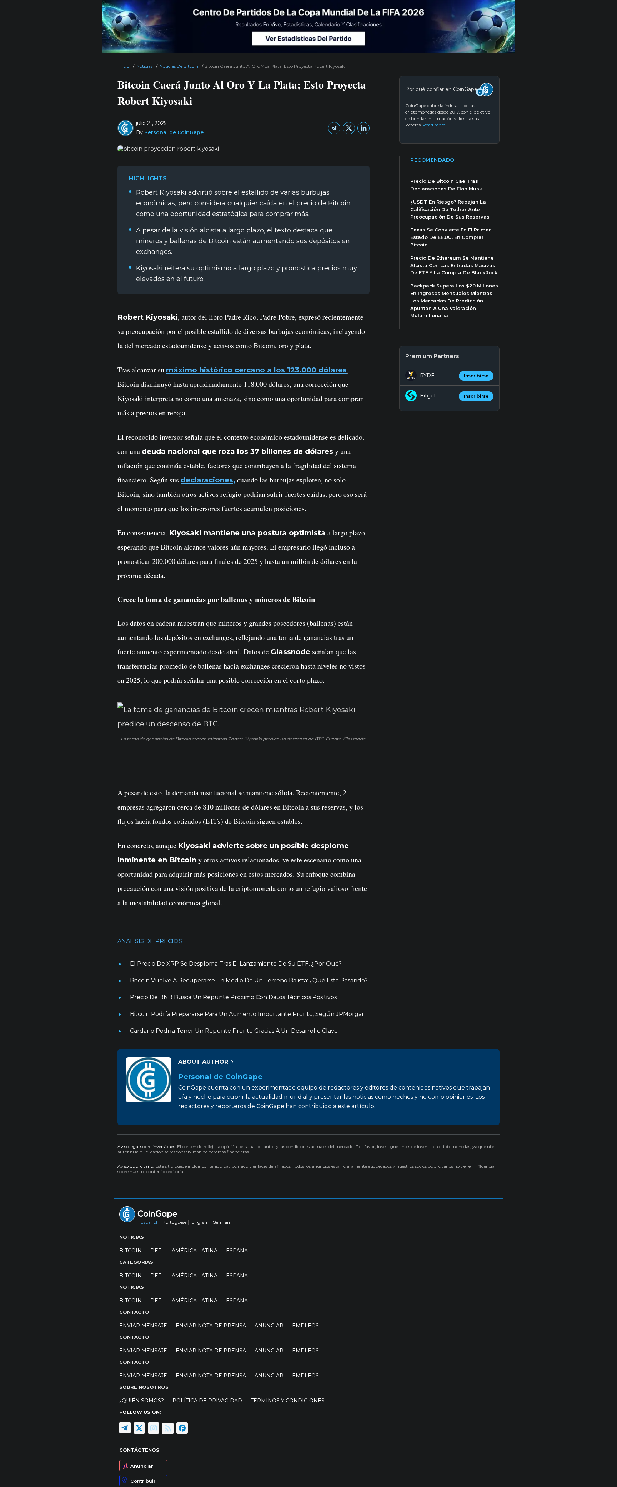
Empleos (305, 1325)
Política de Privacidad (207, 1400)
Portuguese (174, 1222)
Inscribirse (476, 376)
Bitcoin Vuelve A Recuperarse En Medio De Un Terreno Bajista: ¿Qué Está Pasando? (249, 980)
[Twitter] (349, 128)
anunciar (269, 1325)
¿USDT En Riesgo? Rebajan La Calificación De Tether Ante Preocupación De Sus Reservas (450, 209)
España (237, 1250)
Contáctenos (139, 1450)
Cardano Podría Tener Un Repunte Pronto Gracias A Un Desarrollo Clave (234, 1030)
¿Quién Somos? (141, 1400)
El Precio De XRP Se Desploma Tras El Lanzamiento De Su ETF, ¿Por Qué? (236, 963)
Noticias (144, 66)
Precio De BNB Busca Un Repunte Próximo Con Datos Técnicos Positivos (233, 997)
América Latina (194, 1250)
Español (149, 1222)
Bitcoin (130, 1250)
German (221, 1222)
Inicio (124, 66)
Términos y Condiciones (288, 1400)
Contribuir (143, 1481)
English (199, 1222)
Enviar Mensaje (143, 1325)
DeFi (156, 1250)
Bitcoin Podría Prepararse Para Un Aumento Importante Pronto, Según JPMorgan (248, 1014)
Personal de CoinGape (174, 132)
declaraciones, (208, 480)
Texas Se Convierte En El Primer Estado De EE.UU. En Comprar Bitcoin (450, 237)
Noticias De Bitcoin (179, 66)
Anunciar (141, 1466)
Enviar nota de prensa (211, 1325)
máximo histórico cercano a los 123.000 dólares (256, 370)
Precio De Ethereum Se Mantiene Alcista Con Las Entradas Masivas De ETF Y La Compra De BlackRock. (454, 265)
